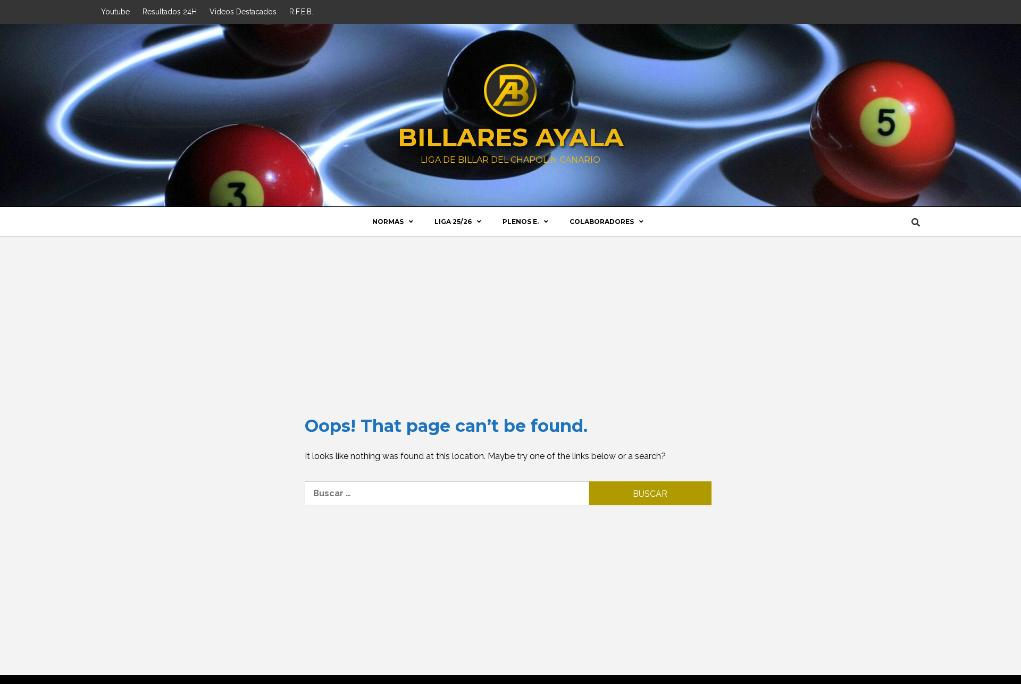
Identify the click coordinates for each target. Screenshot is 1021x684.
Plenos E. (521, 222)
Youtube (115, 11)
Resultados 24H (170, 11)
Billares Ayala (511, 137)
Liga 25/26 (453, 222)
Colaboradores (602, 222)
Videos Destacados (243, 11)
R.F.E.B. (301, 11)
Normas (388, 222)
